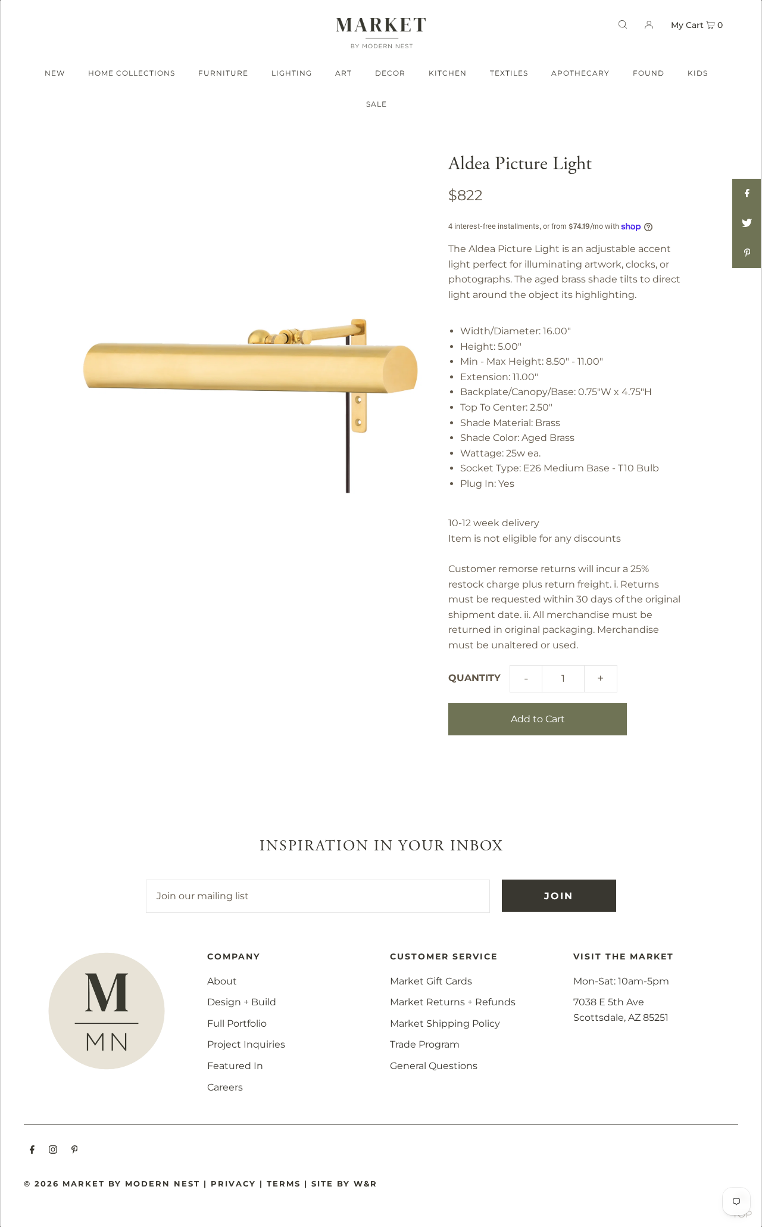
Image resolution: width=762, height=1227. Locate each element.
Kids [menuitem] (698, 73)
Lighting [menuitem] (291, 73)
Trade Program (425, 1044)
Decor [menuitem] (390, 73)
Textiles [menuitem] (509, 73)
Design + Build (241, 1002)
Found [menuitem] (648, 73)
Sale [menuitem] (376, 104)
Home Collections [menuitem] (131, 73)
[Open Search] (622, 24)
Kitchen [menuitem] (448, 73)
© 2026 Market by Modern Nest (112, 1183)
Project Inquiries (246, 1044)
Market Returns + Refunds (453, 1002)
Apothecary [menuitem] (580, 73)
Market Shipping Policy (445, 1023)
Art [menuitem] (343, 73)
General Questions (433, 1065)
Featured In (235, 1065)
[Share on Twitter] (747, 223)
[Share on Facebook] (747, 194)
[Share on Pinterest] (747, 253)
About (222, 981)
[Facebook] (32, 1150)
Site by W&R (344, 1183)
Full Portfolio (237, 1023)
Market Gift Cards (431, 981)
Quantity (474, 678)
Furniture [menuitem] (223, 73)
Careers (225, 1087)
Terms (284, 1183)
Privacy (233, 1183)
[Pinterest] (74, 1150)
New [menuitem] (55, 73)
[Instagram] (53, 1150)
